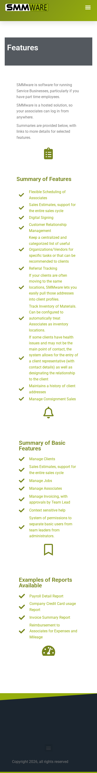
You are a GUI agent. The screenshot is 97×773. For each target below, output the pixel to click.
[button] (88, 7)
